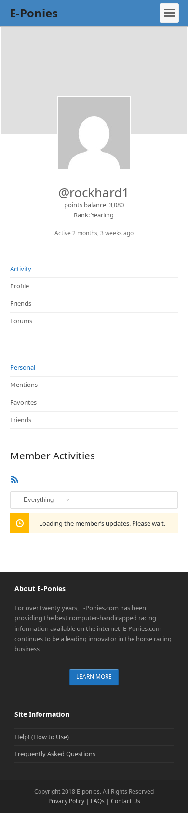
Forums (21, 320)
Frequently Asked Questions (54, 753)
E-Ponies (34, 13)
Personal (22, 367)
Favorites (23, 402)
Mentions (24, 384)
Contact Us (125, 801)
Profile (19, 286)
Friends (20, 303)
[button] (169, 13)
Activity (20, 268)
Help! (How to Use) (41, 736)
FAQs (98, 801)
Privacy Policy (66, 801)
